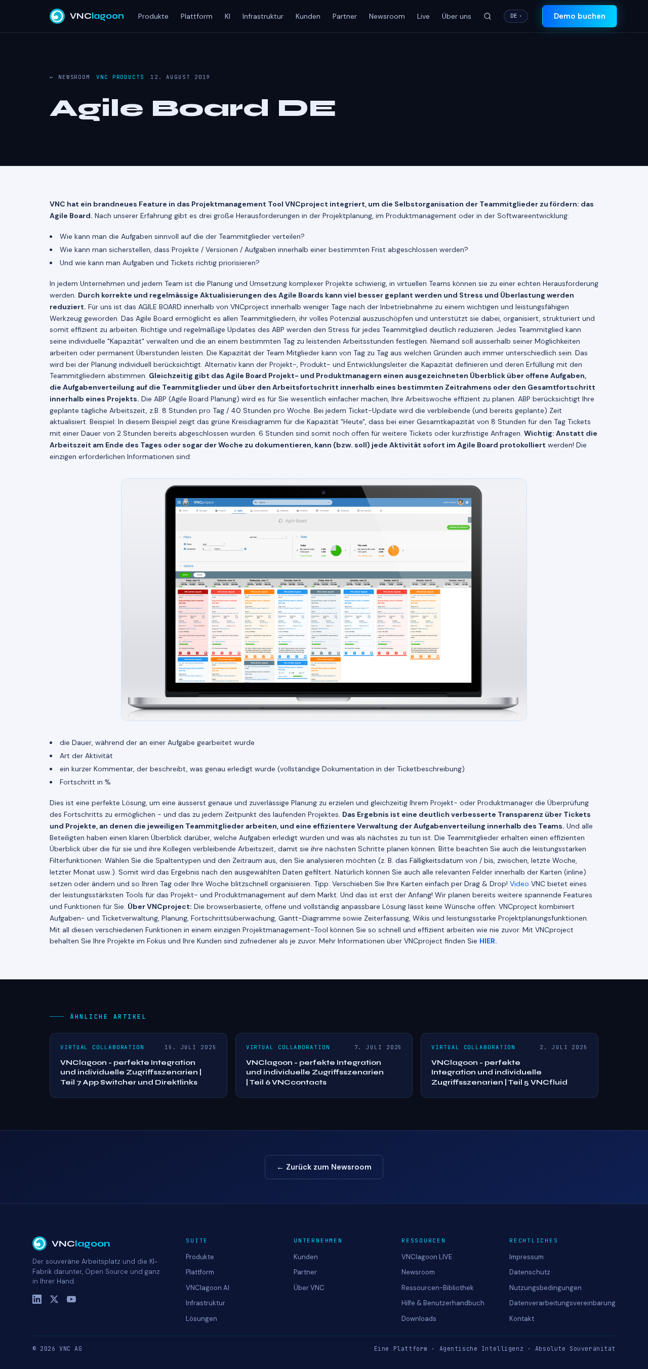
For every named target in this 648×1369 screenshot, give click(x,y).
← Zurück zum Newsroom (324, 1167)
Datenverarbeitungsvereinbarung (562, 1303)
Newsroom (387, 16)
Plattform (197, 16)
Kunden (308, 16)
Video (519, 883)
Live (423, 16)
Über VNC (309, 1287)
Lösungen (201, 1318)
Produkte (153, 16)
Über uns (456, 16)
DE (515, 15)
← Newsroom (70, 76)
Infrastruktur (263, 16)
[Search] (487, 16)
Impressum (526, 1257)
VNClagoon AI (207, 1287)
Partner (345, 16)
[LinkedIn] (37, 1299)
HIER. (488, 940)
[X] (54, 1299)
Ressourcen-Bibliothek (437, 1287)
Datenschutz (529, 1272)
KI (227, 16)
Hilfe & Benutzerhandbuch (442, 1303)
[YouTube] (71, 1299)
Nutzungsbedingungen (545, 1287)
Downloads (418, 1318)
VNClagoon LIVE (426, 1257)
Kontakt (521, 1318)
